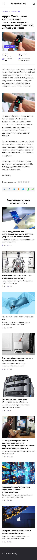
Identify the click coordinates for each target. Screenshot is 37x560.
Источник (6, 175)
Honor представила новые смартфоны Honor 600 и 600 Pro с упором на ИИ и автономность (17, 234)
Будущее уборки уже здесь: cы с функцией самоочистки (17, 359)
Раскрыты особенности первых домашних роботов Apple (16, 532)
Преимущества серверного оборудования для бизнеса (15, 400)
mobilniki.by (18, 3)
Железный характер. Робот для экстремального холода (17, 277)
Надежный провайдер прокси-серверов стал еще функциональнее (16, 489)
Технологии (9, 46)
